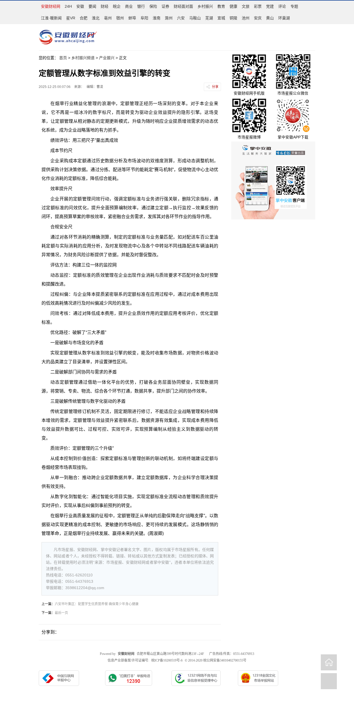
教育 (221, 6)
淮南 (156, 18)
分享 (215, 87)
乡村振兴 (205, 6)
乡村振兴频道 (83, 58)
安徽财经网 (50, 6)
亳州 (108, 18)
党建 (270, 6)
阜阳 (144, 18)
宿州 (120, 18)
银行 (141, 6)
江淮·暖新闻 (51, 18)
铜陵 (233, 18)
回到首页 (329, 662)
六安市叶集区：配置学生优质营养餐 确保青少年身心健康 (97, 604)
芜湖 (209, 18)
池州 (245, 18)
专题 (294, 6)
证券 (165, 6)
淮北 (96, 18)
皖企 (117, 6)
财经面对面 (183, 6)
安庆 (258, 18)
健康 (233, 6)
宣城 (221, 18)
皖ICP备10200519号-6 (167, 660)
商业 (129, 6)
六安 (181, 18)
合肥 (83, 18)
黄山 (270, 18)
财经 (104, 6)
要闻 (92, 6)
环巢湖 (284, 18)
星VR (70, 18)
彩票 (258, 6)
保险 (153, 6)
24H (68, 6)
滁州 (169, 18)
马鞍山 (195, 18)
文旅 (245, 6)
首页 (63, 58)
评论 (282, 6)
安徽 (80, 6)
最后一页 (61, 613)
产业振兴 (106, 58)
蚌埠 (132, 18)
